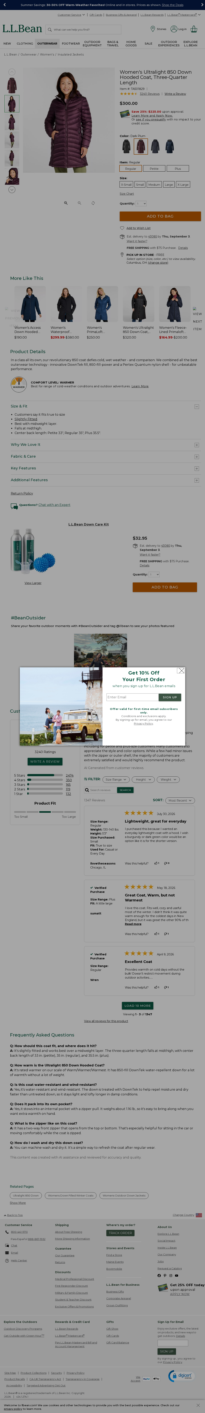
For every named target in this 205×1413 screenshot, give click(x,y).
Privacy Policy (143, 723)
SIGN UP (170, 697)
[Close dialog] (180, 670)
